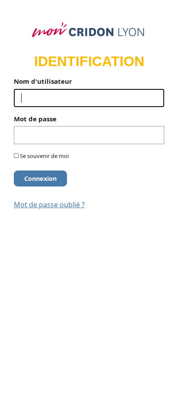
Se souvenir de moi (44, 156)
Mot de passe (35, 118)
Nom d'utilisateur (43, 81)
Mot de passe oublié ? (49, 204)
